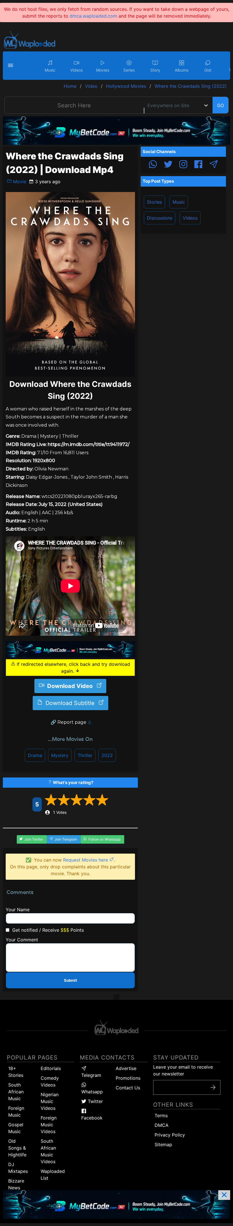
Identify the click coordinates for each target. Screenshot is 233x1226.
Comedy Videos (50, 1081)
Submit (70, 980)
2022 (107, 755)
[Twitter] (168, 165)
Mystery (59, 755)
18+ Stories (15, 1072)
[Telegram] (214, 165)
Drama (35, 755)
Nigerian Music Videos (50, 1101)
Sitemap (163, 1144)
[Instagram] (183, 165)
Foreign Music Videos (49, 1124)
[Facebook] (198, 165)
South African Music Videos (48, 1151)
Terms (161, 1115)
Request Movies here (86, 860)
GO (220, 105)
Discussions (159, 218)
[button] (11, 65)
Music (178, 202)
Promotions (128, 1078)
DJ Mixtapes (18, 1168)
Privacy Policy (170, 1135)
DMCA (161, 1125)
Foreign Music (16, 1111)
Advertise (126, 1068)
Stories (154, 202)
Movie (19, 181)
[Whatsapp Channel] (153, 165)
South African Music (16, 1091)
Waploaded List (53, 1174)
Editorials (51, 1068)
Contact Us (128, 1088)
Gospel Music (15, 1128)
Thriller (85, 755)
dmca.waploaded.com (93, 16)
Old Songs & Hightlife (17, 1148)
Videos (190, 218)
